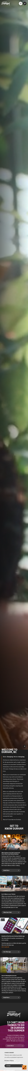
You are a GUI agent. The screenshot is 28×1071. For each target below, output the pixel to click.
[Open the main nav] (24, 3)
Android (6, 947)
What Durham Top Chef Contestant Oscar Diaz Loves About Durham (11, 853)
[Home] (6, 3)
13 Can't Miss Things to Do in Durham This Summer (15, 1026)
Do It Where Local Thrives (8, 894)
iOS (2, 947)
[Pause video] (24, 746)
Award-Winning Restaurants (9, 975)
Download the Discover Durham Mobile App (13, 936)
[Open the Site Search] (20, 3)
